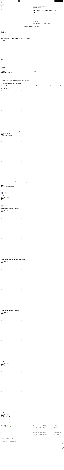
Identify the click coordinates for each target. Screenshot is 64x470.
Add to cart (40, 19)
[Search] (19, 1)
